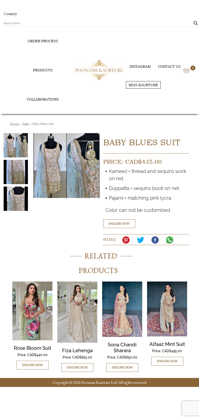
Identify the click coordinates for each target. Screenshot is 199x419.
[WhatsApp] (171, 240)
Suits (26, 123)
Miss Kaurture (143, 85)
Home (14, 123)
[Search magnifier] (195, 23)
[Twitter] (142, 240)
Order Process (43, 41)
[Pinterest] (127, 240)
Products (42, 70)
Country (10, 13)
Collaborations (43, 99)
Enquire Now (119, 223)
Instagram (140, 66)
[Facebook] (156, 240)
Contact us (169, 66)
